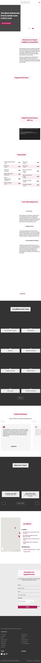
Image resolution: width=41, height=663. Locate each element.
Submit (27, 607)
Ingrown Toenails (4, 639)
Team (2, 651)
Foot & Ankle (3, 634)
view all (20, 397)
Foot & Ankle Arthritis (25, 643)
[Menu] (39, 2)
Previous (3, 421)
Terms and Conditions (36, 660)
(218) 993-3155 (26, 2)
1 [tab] (28, 28)
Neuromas (23, 638)
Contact (23, 651)
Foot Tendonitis (24, 641)
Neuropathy (3, 636)
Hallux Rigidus (3, 641)
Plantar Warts (23, 636)
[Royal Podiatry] (1, 1)
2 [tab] (30, 28)
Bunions (2, 638)
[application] (29, 134)
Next (34, 421)
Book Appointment (6, 23)
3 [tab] (33, 28)
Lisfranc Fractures (24, 639)
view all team (20, 503)
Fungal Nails (3, 643)
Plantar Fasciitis (24, 634)
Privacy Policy (29, 660)
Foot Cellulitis (3, 645)
